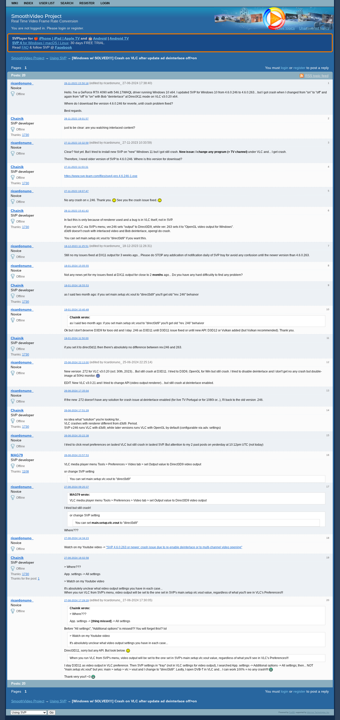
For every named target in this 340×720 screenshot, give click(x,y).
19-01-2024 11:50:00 (76, 338)
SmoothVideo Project (36, 16)
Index (28, 3)
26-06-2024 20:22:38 (76, 435)
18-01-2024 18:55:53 (76, 285)
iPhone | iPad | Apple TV (59, 38)
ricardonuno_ (22, 83)
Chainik (17, 118)
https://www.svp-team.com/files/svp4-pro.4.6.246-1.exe (100, 176)
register (299, 68)
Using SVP (58, 58)
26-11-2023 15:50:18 (76, 83)
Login (105, 3)
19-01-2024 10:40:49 (76, 309)
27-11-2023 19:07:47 (76, 191)
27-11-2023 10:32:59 (76, 142)
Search (66, 3)
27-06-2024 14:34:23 (76, 538)
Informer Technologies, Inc (318, 712)
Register (87, 3)
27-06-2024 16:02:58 (76, 557)
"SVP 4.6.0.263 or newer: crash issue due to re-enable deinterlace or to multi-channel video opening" (174, 547)
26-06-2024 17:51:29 (76, 410)
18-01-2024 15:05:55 (76, 265)
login (284, 68)
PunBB (292, 712)
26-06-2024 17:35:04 (76, 390)
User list (47, 3)
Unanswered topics (314, 28)
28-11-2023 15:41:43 (76, 210)
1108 (25, 471)
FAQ (25, 47)
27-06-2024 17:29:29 (76, 600)
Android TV (119, 38)
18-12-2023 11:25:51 (76, 246)
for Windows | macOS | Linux (40, 43)
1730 (25, 135)
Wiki (14, 3)
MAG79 (17, 455)
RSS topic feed (317, 76)
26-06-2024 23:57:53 (76, 455)
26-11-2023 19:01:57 (76, 118)
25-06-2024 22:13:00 (76, 362)
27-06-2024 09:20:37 (76, 486)
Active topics (285, 28)
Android (100, 38)
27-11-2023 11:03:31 (76, 167)
